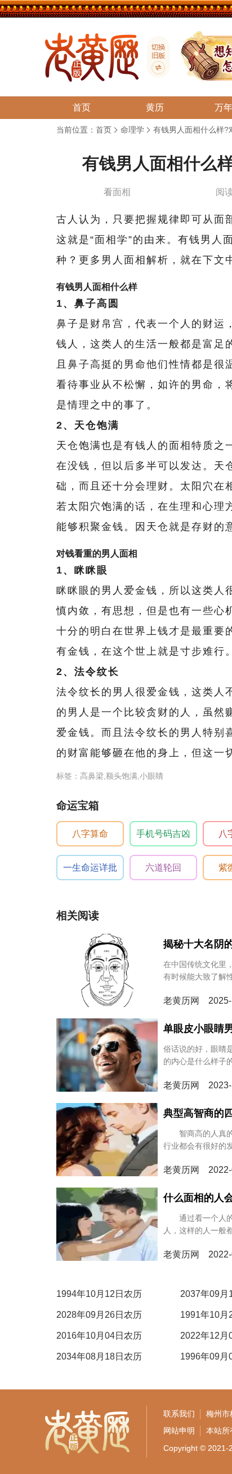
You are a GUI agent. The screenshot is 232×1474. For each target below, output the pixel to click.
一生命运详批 (90, 867)
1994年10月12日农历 (99, 1294)
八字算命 (90, 833)
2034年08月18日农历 (99, 1356)
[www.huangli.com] (154, 57)
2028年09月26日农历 (99, 1314)
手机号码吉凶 (163, 833)
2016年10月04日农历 (99, 1335)
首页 (103, 129)
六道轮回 (163, 867)
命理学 (132, 129)
